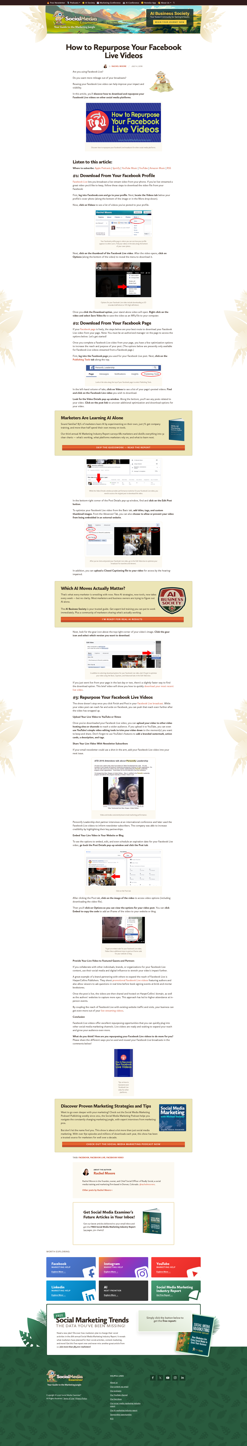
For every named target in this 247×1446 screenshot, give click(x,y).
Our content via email (119, 1386)
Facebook (84, 1157)
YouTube (143, 168)
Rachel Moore (104, 1173)
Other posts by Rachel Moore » (97, 1190)
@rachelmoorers (147, 1184)
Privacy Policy (81, 1398)
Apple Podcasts (103, 168)
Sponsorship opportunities (121, 1414)
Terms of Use (68, 1398)
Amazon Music (157, 168)
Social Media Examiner (75, 17)
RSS (169, 168)
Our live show (116, 1399)
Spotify (116, 168)
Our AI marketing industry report (123, 1410)
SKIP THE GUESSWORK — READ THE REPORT (123, 447)
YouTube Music (129, 168)
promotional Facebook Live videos (130, 980)
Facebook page (87, 329)
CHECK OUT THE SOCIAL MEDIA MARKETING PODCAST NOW (123, 1144)
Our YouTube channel (119, 1395)
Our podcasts (115, 1391)
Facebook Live (80, 181)
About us (113, 1382)
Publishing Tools (81, 359)
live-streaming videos (112, 1010)
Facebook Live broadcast (150, 703)
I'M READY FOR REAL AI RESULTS (122, 619)
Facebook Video (115, 1157)
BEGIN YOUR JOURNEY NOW (169, 22)
